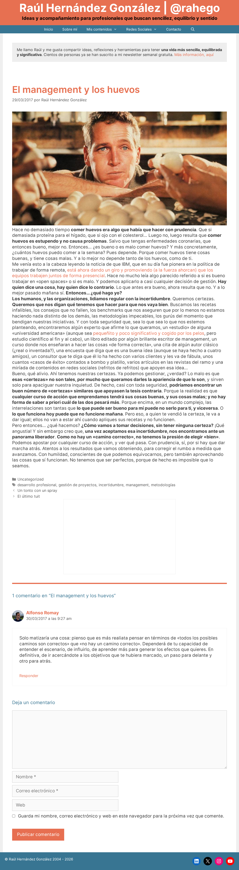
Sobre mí (69, 29)
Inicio (48, 29)
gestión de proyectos (77, 484)
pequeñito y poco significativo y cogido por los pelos (148, 333)
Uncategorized (31, 479)
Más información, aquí (194, 54)
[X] (208, 861)
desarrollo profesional (37, 484)
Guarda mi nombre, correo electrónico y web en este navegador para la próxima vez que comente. (121, 816)
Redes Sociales (139, 29)
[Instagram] (219, 861)
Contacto (173, 29)
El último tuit (29, 496)
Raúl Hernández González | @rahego (119, 8)
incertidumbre (111, 484)
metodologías (163, 484)
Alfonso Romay (42, 612)
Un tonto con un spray (37, 490)
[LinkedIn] (196, 861)
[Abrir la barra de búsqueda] (193, 29)
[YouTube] (230, 861)
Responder (28, 675)
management (137, 484)
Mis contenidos (99, 29)
